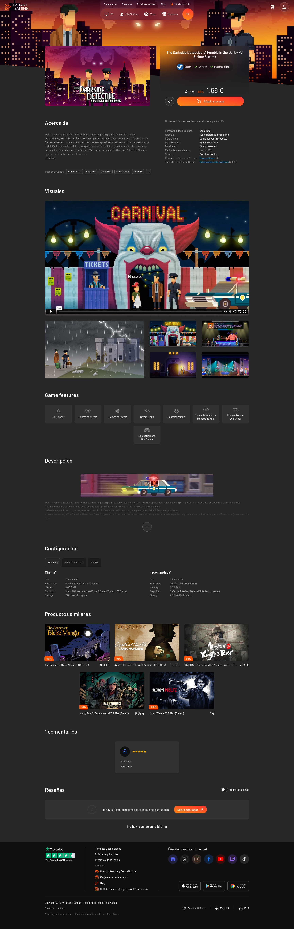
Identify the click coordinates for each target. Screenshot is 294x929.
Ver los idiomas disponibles (214, 134)
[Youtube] (220, 859)
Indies (214, 154)
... (149, 171)
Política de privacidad (107, 854)
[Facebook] (208, 859)
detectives (106, 171)
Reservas (127, 4)
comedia (138, 171)
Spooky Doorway (209, 142)
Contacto (100, 865)
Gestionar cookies (55, 908)
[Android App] (214, 886)
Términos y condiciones (108, 848)
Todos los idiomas (239, 789)
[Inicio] (16, 7)
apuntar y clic (74, 171)
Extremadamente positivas (214, 161)
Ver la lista (205, 130)
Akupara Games (208, 146)
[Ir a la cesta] (272, 7)
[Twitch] (232, 859)
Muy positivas (207, 158)
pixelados (90, 171)
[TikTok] (244, 859)
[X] (185, 859)
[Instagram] (196, 859)
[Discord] (173, 859)
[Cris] (125, 751)
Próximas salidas (146, 4)
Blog (163, 4)
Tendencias (110, 4)
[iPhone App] (190, 886)
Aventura (204, 154)
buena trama (122, 171)
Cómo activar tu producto (213, 138)
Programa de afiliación (107, 859)
